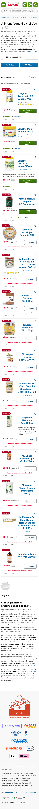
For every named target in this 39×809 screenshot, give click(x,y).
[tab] (14, 57)
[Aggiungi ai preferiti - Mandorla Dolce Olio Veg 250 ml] (35, 550)
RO (27, 803)
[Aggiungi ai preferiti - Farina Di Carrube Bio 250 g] (35, 292)
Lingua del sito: (7, 798)
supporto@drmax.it (12, 792)
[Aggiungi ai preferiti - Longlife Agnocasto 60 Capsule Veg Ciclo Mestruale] (35, 90)
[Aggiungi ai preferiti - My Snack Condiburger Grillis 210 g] (35, 452)
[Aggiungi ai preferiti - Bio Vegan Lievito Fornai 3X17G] (35, 350)
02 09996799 (31, 792)
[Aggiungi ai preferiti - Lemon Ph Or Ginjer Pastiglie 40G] (35, 226)
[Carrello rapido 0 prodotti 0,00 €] (35, 4)
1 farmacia (16, 148)
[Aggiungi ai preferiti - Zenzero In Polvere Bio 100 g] (35, 321)
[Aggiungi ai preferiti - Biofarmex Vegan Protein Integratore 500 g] (35, 481)
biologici (32, 665)
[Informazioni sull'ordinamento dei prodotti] (15, 77)
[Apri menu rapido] (3, 4)
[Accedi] (30, 4)
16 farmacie (17, 116)
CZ (18, 803)
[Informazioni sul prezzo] (4, 112)
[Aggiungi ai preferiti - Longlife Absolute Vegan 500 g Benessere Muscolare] (35, 157)
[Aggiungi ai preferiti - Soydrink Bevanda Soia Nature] (35, 414)
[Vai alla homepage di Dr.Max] (13, 4)
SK (21, 803)
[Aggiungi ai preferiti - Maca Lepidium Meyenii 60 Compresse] (35, 195)
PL (24, 803)
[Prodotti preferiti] (25, 4)
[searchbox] (19, 11)
